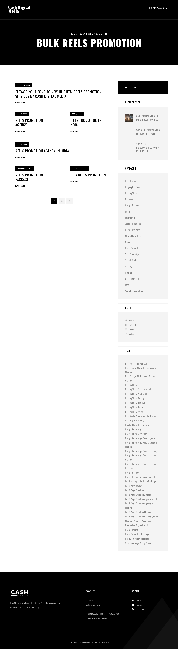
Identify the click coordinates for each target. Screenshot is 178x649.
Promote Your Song (142, 521)
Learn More (20, 102)
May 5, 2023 (22, 114)
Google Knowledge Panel (136, 433)
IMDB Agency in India (135, 481)
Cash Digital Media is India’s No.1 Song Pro (147, 118)
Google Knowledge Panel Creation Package (140, 466)
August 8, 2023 (24, 85)
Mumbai (128, 521)
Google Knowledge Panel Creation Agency (140, 457)
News (127, 242)
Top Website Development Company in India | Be (147, 148)
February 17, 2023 (25, 168)
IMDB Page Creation (134, 490)
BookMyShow (131, 193)
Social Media (131, 260)
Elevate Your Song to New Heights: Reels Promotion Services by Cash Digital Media (58, 94)
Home (73, 33)
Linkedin (132, 329)
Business (129, 199)
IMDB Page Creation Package (138, 516)
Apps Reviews (131, 181)
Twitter (132, 320)
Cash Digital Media (19, 9)
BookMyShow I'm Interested (138, 389)
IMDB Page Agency (133, 486)
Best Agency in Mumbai (136, 363)
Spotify (128, 266)
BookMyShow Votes (134, 411)
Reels (149, 525)
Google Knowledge (133, 429)
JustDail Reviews (133, 223)
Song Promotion (147, 543)
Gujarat (151, 477)
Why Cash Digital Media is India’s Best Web (148, 132)
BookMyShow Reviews (135, 402)
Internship (130, 217)
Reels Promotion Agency (29, 122)
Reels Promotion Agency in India (42, 150)
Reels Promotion (133, 248)
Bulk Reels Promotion (88, 175)
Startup (128, 272)
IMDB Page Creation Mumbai (138, 512)
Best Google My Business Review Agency (140, 378)
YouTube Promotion (134, 291)
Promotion (130, 525)
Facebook (132, 324)
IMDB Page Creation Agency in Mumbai (139, 505)
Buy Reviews (152, 416)
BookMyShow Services (135, 407)
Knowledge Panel (133, 230)
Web (127, 284)
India (155, 516)
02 (62, 200)
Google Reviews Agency (136, 477)
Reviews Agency (132, 538)
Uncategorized (132, 278)
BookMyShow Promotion (136, 394)
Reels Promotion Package (29, 177)
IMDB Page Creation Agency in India (142, 499)
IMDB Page (151, 481)
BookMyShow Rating (134, 398)
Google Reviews (132, 205)
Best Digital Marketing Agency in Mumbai (140, 370)
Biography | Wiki (132, 187)
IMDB (127, 211)
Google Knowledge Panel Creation (140, 451)
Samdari (145, 538)
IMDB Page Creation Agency (138, 494)
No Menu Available (158, 8)
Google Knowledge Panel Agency (140, 438)
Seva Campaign (132, 254)
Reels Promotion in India (85, 122)
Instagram (133, 333)
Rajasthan (140, 525)
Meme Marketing (133, 236)
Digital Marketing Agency (137, 425)
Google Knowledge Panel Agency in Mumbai (141, 444)
